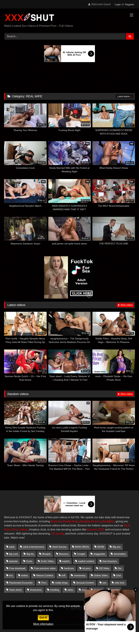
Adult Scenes (59, 546)
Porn (43, 582)
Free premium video (45, 568)
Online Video (101, 575)
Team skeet (15, 589)
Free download (17, 568)
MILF (127, 525)
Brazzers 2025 (95, 529)
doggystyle (99, 553)
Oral (118, 575)
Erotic (29, 561)
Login (118, 4)
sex (104, 582)
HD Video (104, 568)
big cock (13, 553)
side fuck (119, 582)
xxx (83, 589)
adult (11, 546)
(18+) (14, 529)
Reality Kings (71, 521)
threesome (36, 589)
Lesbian (23, 529)
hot (11, 575)
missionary (79, 575)
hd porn (86, 568)
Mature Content (44, 575)
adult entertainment (33, 546)
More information (43, 624)
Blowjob (46, 553)
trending (54, 589)
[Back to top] (128, 622)
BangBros (108, 521)
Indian (24, 575)
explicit (66, 561)
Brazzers (56, 521)
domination (120, 553)
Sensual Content (85, 582)
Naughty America (90, 521)
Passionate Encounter (21, 582)
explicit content (86, 561)
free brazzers (110, 561)
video (70, 589)
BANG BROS (82, 546)
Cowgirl (81, 553)
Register (129, 4)
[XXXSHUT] (69, 17)
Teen (7, 529)
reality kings (61, 582)
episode (13, 561)
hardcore (69, 568)
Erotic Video (47, 561)
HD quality (57, 533)
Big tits (30, 553)
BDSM (100, 546)
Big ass (117, 546)
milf (63, 575)
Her (120, 568)
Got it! (43, 617)
